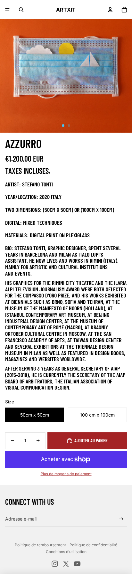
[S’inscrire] (121, 519)
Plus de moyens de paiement (66, 474)
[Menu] (7, 9)
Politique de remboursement (40, 544)
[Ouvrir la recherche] (21, 10)
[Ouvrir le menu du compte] (110, 10)
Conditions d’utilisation (66, 551)
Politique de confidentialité (93, 544)
